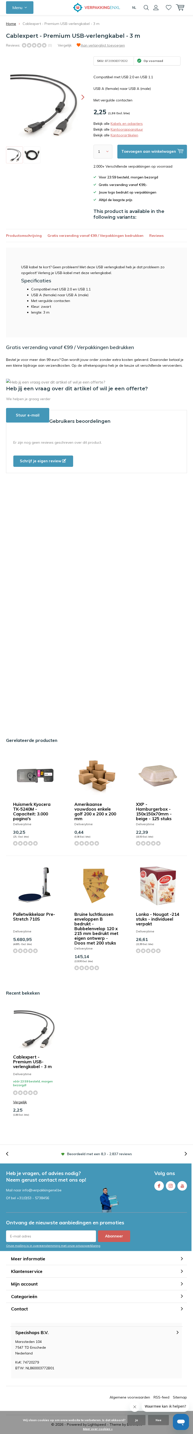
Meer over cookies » (98, 1429)
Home (11, 23)
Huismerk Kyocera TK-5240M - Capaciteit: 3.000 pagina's (32, 811)
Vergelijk (65, 45)
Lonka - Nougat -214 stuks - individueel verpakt (157, 919)
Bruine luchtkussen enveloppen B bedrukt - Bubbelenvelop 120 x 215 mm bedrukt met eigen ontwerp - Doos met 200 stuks (96, 929)
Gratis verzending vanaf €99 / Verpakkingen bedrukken (95, 235)
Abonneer (114, 1236)
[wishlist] (168, 7)
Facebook (159, 1186)
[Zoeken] (146, 7)
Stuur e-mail (27, 415)
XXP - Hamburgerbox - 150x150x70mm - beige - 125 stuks (154, 811)
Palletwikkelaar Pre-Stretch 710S (34, 917)
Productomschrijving (24, 235)
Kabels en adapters (127, 123)
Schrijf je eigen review (41, 461)
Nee (158, 1420)
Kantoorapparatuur (127, 129)
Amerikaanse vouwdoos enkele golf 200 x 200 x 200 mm (95, 811)
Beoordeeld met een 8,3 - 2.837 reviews (99, 1154)
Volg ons (164, 1173)
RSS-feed (161, 1397)
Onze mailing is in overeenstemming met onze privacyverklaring (53, 1246)
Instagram (170, 1186)
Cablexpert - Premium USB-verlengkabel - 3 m (32, 1061)
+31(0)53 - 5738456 (33, 1198)
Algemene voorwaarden (130, 1397)
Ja (136, 1420)
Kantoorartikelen (124, 135)
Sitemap (180, 1397)
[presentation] (78, 97)
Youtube (182, 1186)
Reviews (156, 235)
